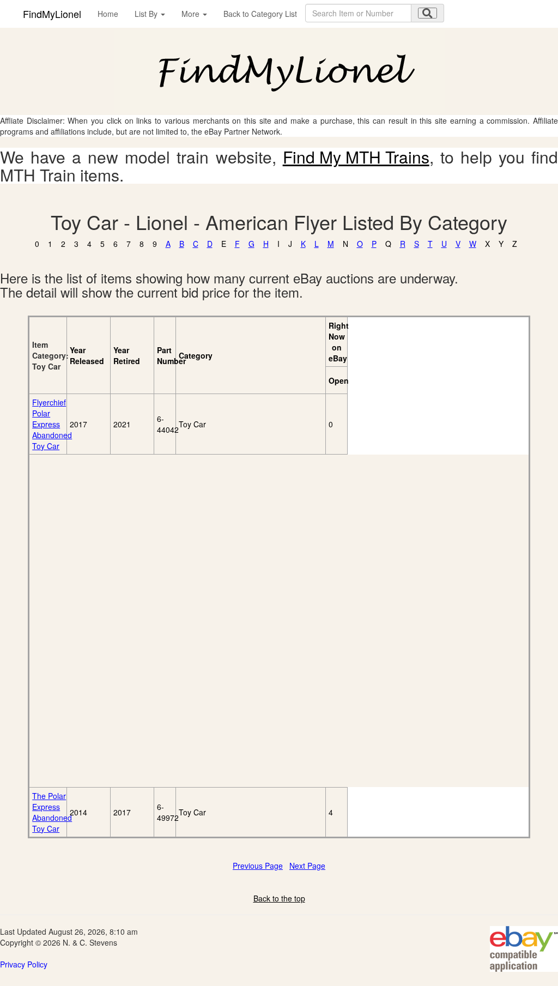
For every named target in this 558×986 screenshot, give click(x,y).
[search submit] (427, 13)
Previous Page (258, 865)
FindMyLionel (52, 14)
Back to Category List (260, 13)
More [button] (191, 13)
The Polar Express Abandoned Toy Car (52, 812)
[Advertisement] (91, 620)
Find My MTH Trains (356, 157)
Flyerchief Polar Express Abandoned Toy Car (52, 424)
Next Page (307, 865)
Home (108, 13)
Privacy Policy (23, 964)
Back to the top (279, 898)
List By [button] (147, 13)
